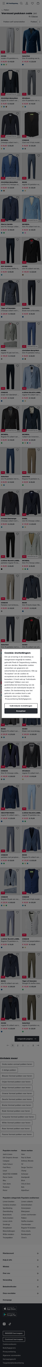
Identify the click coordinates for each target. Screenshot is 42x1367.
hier (19, 696)
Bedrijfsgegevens (24, 699)
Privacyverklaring (11, 699)
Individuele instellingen (21, 706)
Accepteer (21, 711)
